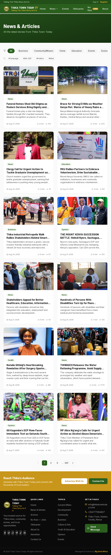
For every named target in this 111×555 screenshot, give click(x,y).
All (11, 51)
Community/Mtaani (43, 51)
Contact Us (98, 481)
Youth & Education (66, 529)
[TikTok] (20, 532)
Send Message (95, 528)
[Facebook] (4, 532)
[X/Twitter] (8, 532)
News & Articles (38, 510)
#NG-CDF (27, 58)
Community (63, 515)
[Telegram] (16, 532)
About (105, 9)
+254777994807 (96, 512)
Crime (62, 51)
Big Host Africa (101, 551)
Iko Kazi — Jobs (38, 519)
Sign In (95, 2)
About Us (35, 529)
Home (43, 9)
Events (65, 9)
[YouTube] (24, 532)
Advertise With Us (74, 481)
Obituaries (78, 9)
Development (64, 510)
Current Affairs (64, 505)
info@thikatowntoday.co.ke (97, 506)
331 (66, 463)
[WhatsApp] (12, 532)
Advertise (35, 534)
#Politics (40, 58)
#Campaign (13, 58)
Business (23, 51)
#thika (51, 58)
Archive (34, 515)
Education (77, 51)
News (53, 9)
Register (104, 2)
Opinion (61, 534)
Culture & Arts (64, 524)
